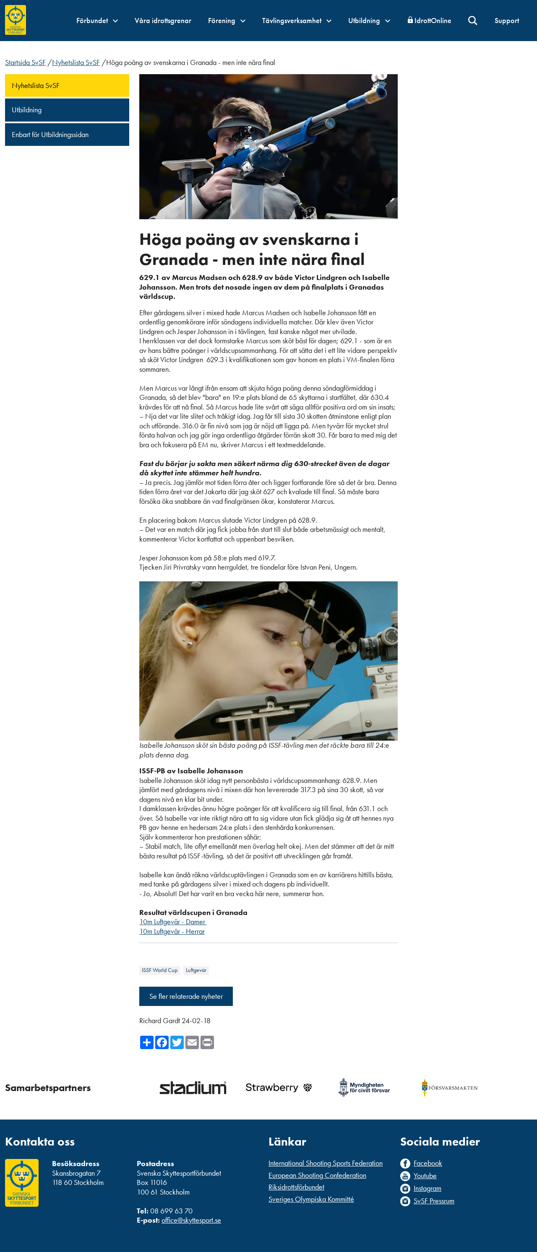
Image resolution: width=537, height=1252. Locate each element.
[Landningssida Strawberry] (278, 1087)
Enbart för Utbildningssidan (50, 134)
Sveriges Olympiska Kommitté (311, 1199)
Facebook (428, 1163)
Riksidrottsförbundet (296, 1187)
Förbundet (92, 20)
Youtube (425, 1175)
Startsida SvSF (25, 62)
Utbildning (365, 20)
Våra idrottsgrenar (163, 20)
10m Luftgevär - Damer (173, 921)
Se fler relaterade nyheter (186, 996)
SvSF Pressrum (434, 1200)
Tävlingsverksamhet (292, 20)
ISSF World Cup (159, 970)
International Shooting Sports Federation (325, 1163)
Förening (222, 20)
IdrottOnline (432, 20)
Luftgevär (196, 970)
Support (507, 20)
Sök (473, 20)
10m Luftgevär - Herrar (172, 931)
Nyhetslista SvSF (76, 62)
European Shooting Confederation (317, 1175)
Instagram (427, 1188)
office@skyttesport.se (191, 1220)
